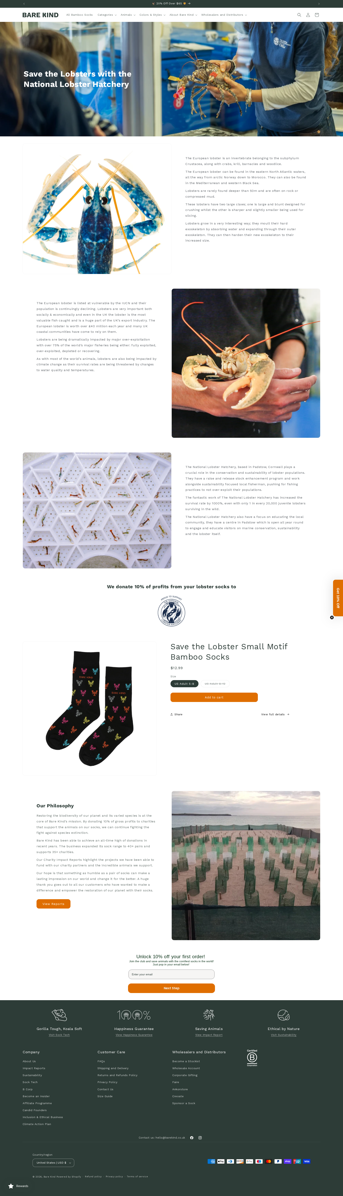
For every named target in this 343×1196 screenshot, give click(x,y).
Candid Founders (35, 1110)
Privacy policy (114, 1176)
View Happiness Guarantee (134, 1034)
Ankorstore (180, 1089)
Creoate (178, 1096)
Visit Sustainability (284, 1034)
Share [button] (178, 714)
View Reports (53, 904)
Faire (175, 1082)
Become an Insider (36, 1096)
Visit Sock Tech (59, 1034)
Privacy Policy (107, 1082)
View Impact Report (209, 1034)
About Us (29, 1061)
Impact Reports (34, 1068)
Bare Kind (50, 1177)
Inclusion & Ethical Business (43, 1116)
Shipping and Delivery (113, 1068)
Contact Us (105, 1089)
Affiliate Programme (37, 1103)
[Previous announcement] (24, 4)
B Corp (28, 1089)
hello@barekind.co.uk (170, 1137)
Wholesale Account (186, 1068)
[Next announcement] (319, 4)
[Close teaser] (332, 617)
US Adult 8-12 (217, 684)
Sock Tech (30, 1082)
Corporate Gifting (184, 1075)
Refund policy (93, 1176)
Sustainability (32, 1075)
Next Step (171, 988)
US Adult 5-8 (184, 683)
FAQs (101, 1061)
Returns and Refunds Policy (117, 1075)
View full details (273, 714)
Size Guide (105, 1096)
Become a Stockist (186, 1061)
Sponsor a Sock (183, 1103)
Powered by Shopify (69, 1177)
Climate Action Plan (37, 1124)
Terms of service (137, 1176)
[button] (106, 15)
